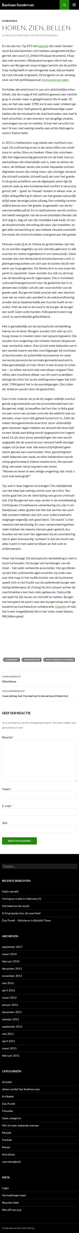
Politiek (7, 1140)
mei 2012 (8, 983)
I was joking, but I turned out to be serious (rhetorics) (35, 693)
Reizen (6, 1147)
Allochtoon (11, 679)
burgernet (11, 659)
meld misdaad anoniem (60, 659)
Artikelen (8, 1096)
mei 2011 (8, 1033)
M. (28, 55)
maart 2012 (9, 997)
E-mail (7, 806)
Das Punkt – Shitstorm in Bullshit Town (26, 920)
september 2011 (12, 1026)
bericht (43, 46)
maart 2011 (9, 1048)
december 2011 (12, 1012)
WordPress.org (11, 1209)
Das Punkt (8, 1103)
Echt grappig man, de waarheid (21, 913)
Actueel (7, 1082)
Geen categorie (11, 1118)
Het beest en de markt (15, 906)
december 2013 (12, 968)
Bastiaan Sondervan (18, 5)
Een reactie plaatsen (44, 35)
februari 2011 (10, 1055)
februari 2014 (10, 961)
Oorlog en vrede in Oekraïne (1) (21, 898)
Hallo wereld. (10, 891)
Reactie (8, 737)
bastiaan (23, 35)
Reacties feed (10, 1202)
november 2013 (12, 975)
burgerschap (32, 659)
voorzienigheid (11, 1161)
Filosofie (7, 1111)
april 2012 (8, 990)
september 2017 (12, 946)
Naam (7, 789)
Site (4, 823)
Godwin (60, 606)
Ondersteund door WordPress (18, 1228)
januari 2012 (10, 1004)
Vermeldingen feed (14, 1195)
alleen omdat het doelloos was (21, 1089)
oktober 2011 (10, 1019)
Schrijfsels (9, 20)
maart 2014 (9, 954)
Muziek (6, 1132)
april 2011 (8, 1041)
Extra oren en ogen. (55, 80)
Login (5, 1188)
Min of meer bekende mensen (20, 1125)
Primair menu (74, 5)
